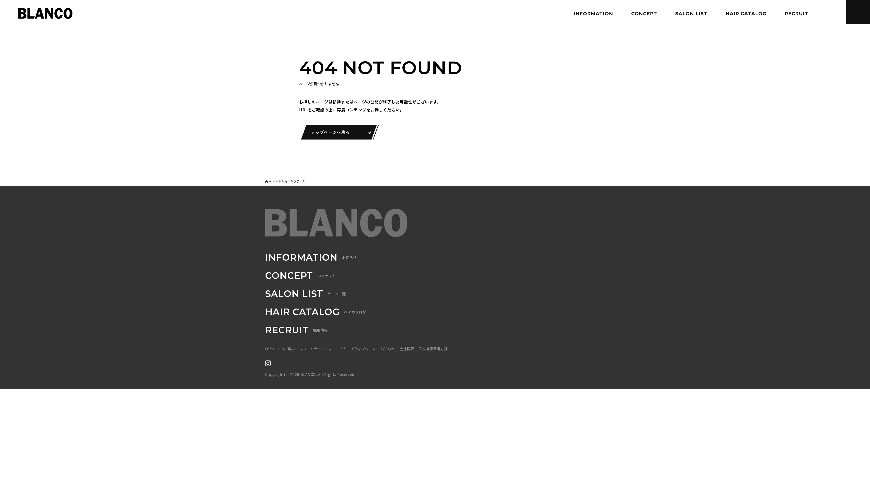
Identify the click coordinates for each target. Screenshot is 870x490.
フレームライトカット (317, 348)
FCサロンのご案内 (280, 348)
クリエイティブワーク (358, 348)
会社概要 (406, 348)
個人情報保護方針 (432, 348)
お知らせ (387, 348)
